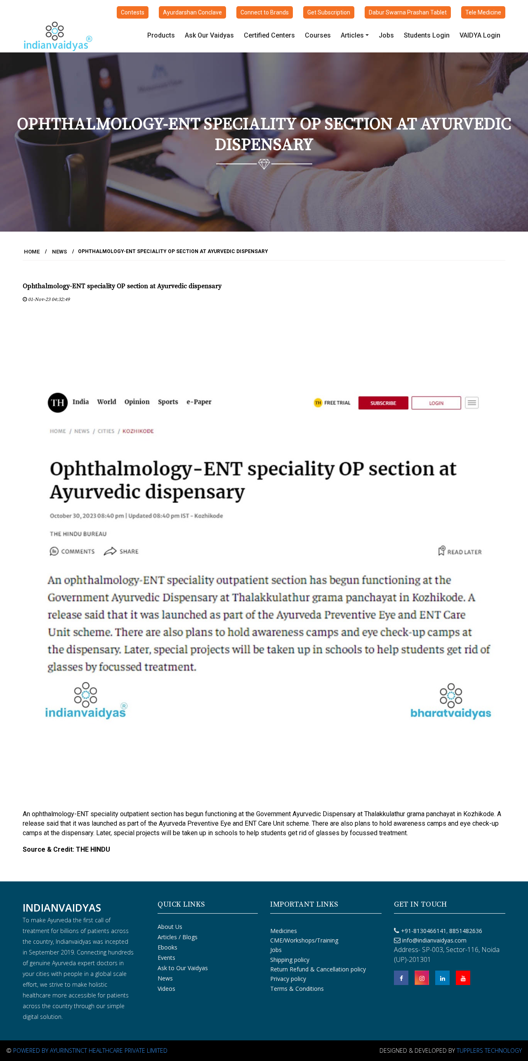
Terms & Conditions (297, 988)
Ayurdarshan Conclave (192, 12)
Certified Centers (269, 35)
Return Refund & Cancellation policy (318, 969)
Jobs (386, 35)
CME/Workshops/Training (304, 940)
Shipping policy (289, 960)
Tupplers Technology (489, 1050)
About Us (170, 927)
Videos (166, 988)
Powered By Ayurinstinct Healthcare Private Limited (90, 1050)
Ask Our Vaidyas (209, 35)
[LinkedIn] (442, 978)
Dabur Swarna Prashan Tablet (408, 12)
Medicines (283, 931)
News (59, 252)
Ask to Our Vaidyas (183, 968)
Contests (132, 12)
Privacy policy (288, 979)
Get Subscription (328, 12)
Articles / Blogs (178, 937)
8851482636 (465, 931)
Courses (318, 35)
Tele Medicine (483, 12)
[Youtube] (463, 978)
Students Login (427, 35)
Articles (352, 35)
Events (166, 958)
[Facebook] (401, 978)
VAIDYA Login (480, 35)
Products (161, 35)
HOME (32, 252)
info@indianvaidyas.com (434, 940)
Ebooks (167, 947)
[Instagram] (422, 978)
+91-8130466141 (423, 931)
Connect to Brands (264, 12)
